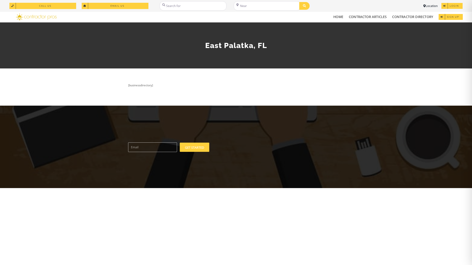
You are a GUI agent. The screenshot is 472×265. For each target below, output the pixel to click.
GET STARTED (194, 147)
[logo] (36, 15)
